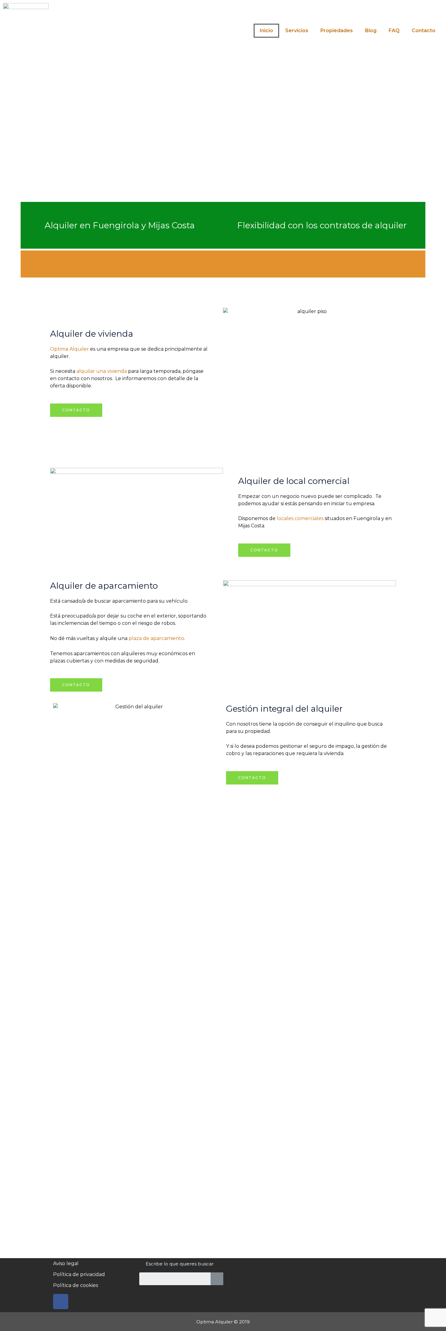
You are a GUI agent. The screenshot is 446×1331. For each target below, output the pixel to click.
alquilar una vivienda (101, 371)
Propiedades (336, 30)
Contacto (423, 30)
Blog (371, 30)
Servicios (296, 30)
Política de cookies (75, 1285)
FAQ (394, 30)
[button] (76, 410)
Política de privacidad (79, 1274)
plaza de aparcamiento (156, 638)
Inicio (266, 30)
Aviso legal (66, 1263)
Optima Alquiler (69, 349)
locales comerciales (300, 518)
